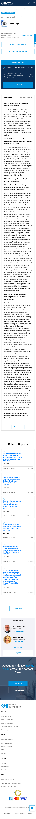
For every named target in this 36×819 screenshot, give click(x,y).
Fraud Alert (4, 770)
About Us (4, 753)
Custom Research (6, 746)
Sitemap (30, 813)
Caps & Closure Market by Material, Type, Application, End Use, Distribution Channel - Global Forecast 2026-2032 (12, 481)
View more (18, 608)
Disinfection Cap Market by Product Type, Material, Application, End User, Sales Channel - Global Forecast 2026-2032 (12, 457)
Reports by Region (7, 723)
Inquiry (18, 653)
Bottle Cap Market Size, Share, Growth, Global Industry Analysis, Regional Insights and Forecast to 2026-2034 (12, 550)
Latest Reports (5, 730)
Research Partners (7, 740)
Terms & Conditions (19, 813)
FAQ (2, 750)
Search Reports (6, 716)
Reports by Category (7, 720)
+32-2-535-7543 (18, 631)
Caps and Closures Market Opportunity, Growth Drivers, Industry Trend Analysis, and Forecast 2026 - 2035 (12, 504)
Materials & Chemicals (27, 9)
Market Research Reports (13, 9)
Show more (18, 427)
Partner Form (5, 766)
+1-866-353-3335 (18, 690)
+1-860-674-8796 (18, 642)
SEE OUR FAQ (18, 648)
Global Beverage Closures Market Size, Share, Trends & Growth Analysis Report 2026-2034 (12, 527)
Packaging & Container (8, 12)
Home (3, 9)
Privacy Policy (7, 813)
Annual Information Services (10, 726)
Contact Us (18, 683)
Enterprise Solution (7, 743)
